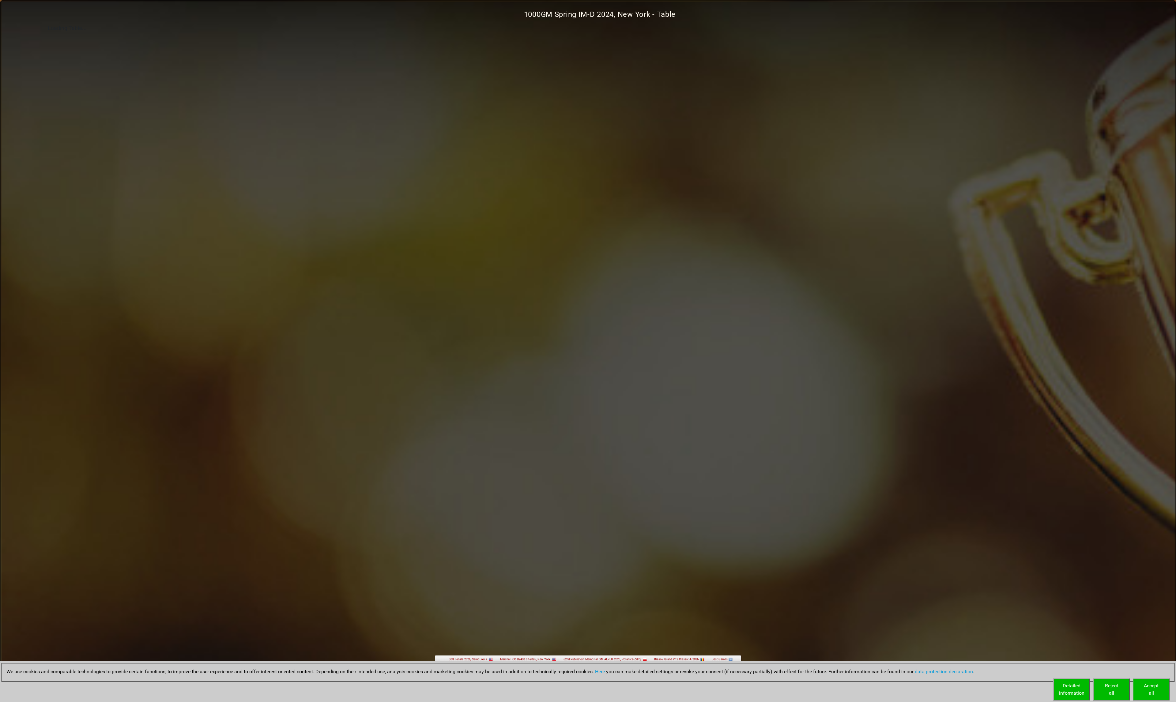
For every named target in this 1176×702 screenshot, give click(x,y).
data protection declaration (944, 671)
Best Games (720, 659)
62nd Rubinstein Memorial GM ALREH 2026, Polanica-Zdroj (602, 659)
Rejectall (1111, 689)
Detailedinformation (1071, 689)
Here (600, 671)
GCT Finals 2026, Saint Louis (468, 659)
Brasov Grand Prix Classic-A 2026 (676, 659)
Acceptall (1151, 689)
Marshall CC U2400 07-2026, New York (525, 659)
